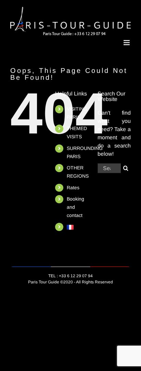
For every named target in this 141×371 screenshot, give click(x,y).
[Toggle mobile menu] (127, 42)
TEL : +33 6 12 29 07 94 (70, 275)
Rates (73, 187)
